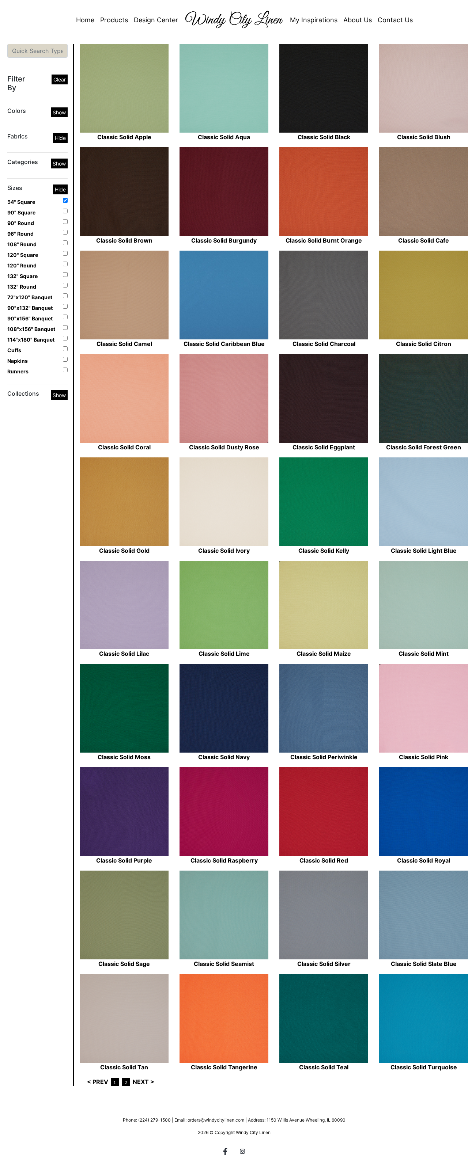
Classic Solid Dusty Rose (224, 447)
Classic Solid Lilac (124, 653)
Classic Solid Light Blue (424, 550)
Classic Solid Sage (124, 963)
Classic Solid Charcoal (323, 343)
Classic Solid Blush (423, 137)
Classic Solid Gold (124, 550)
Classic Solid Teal (323, 1067)
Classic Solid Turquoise (423, 1067)
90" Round (20, 223)
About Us (357, 20)
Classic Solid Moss (124, 757)
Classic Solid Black (324, 137)
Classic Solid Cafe (423, 240)
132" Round (21, 287)
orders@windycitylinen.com (216, 1120)
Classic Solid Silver (324, 963)
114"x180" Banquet (30, 339)
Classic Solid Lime (224, 653)
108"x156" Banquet (31, 329)
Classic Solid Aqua (224, 137)
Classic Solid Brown (124, 240)
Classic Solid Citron (423, 343)
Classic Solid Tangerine (224, 1067)
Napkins (17, 361)
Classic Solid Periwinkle (324, 757)
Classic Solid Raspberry (224, 860)
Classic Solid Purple (124, 860)
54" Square (21, 202)
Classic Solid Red (323, 860)
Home (85, 20)
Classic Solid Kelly (323, 550)
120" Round (22, 265)
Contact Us (395, 20)
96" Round (20, 234)
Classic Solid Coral (124, 447)
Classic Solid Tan (124, 1067)
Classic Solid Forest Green (423, 447)
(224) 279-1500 (154, 1120)
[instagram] (242, 1152)
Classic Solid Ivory (224, 550)
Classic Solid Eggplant (323, 447)
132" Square (22, 276)
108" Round (22, 244)
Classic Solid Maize (324, 653)
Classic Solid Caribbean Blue (224, 343)
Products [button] (114, 20)
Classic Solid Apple (124, 137)
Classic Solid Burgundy (224, 240)
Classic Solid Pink (423, 757)
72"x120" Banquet (29, 297)
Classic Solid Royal (423, 860)
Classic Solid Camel (124, 343)
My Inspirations (313, 20)
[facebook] (225, 1152)
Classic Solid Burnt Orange (324, 240)
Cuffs (14, 350)
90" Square (21, 212)
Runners (18, 371)
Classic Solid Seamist (224, 963)
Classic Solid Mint (424, 653)
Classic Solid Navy (224, 757)
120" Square (22, 255)
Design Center (156, 20)
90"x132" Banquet (30, 308)
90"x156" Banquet (30, 318)
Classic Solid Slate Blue (424, 963)
